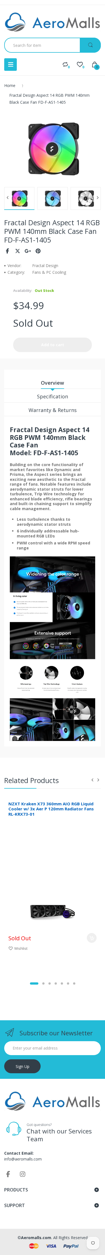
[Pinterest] (38, 251)
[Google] (28, 251)
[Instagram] (23, 1174)
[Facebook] (7, 251)
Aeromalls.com (36, 1237)
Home (9, 85)
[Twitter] (18, 251)
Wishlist (20, 948)
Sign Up (22, 1066)
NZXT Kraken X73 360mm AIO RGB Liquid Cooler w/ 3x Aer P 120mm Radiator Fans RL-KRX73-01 (51, 809)
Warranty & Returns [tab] (53, 410)
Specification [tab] (52, 396)
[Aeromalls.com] (52, 22)
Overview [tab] (52, 382)
